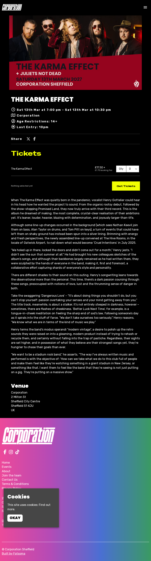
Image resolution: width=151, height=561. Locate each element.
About (6, 471)
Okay (15, 517)
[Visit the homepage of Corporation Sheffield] (12, 7)
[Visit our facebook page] (34, 139)
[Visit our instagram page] (10, 452)
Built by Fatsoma (13, 553)
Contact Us (9, 479)
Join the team (11, 475)
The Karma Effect (42, 99)
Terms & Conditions (15, 484)
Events (6, 467)
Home (6, 462)
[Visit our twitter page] (28, 139)
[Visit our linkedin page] (16, 452)
